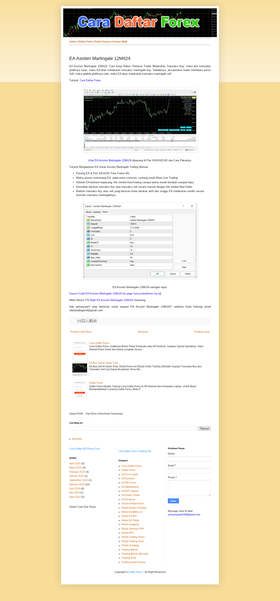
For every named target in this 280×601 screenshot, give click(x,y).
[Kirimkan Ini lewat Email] (79, 321)
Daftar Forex (96, 382)
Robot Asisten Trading (134, 507)
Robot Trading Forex (133, 537)
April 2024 (75, 497)
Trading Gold (129, 557)
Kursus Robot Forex (133, 503)
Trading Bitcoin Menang (135, 553)
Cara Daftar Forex (99, 343)
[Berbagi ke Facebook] (91, 321)
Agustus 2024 (77, 484)
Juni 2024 (74, 488)
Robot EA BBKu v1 (132, 512)
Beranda (143, 331)
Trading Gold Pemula (133, 562)
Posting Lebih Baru (81, 331)
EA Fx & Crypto (130, 474)
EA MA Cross (129, 482)
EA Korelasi (128, 478)
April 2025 (75, 463)
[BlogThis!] (83, 321)
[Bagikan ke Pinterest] (95, 321)
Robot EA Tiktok (130, 520)
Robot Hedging (130, 524)
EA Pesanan (128, 499)
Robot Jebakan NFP (133, 528)
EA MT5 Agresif (130, 491)
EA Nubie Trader (131, 495)
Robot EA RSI (129, 516)
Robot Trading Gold (132, 541)
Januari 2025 (76, 476)
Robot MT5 (128, 532)
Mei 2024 (74, 492)
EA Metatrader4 (130, 486)
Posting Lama (202, 331)
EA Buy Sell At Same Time (103, 363)
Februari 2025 (77, 471)
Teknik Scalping (130, 545)
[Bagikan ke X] (87, 321)
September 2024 (78, 480)
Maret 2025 (75, 467)
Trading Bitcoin (130, 549)
